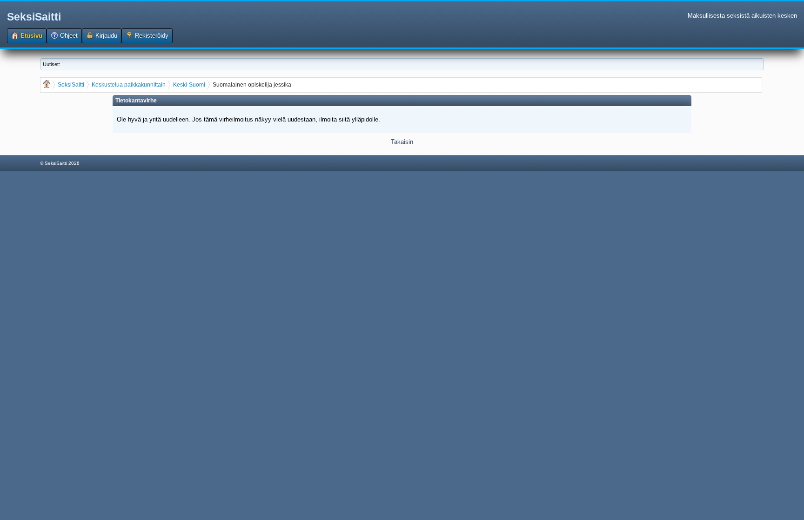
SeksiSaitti (34, 17)
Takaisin (402, 141)
